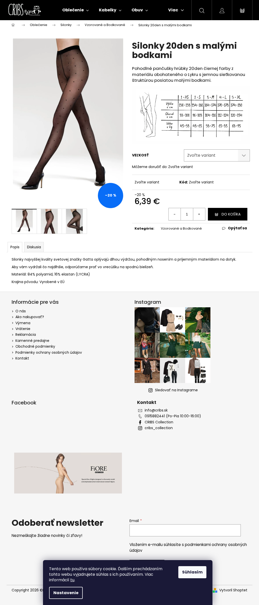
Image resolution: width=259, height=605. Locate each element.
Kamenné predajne (32, 340)
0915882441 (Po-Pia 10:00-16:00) (173, 416)
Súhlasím (192, 572)
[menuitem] (75, 10)
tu (72, 580)
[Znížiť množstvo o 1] (175, 214)
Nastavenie (65, 593)
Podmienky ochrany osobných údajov (48, 352)
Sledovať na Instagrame (176, 390)
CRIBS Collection (159, 422)
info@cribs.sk (156, 410)
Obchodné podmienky (35, 346)
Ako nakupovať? (29, 316)
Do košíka (231, 214)
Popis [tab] (14, 247)
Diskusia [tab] (34, 247)
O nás (20, 311)
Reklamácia (25, 334)
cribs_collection (159, 428)
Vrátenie (22, 328)
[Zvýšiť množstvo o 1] (199, 214)
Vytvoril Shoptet (233, 590)
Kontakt (22, 358)
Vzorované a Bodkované (181, 228)
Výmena (22, 322)
